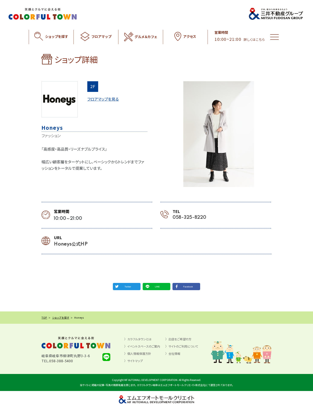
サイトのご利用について (183, 346)
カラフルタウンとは (139, 339)
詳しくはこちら (254, 39)
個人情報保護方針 (139, 353)
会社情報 (174, 353)
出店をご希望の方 (179, 339)
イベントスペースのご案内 (143, 346)
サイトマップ (135, 361)
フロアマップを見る (103, 99)
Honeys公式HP (71, 244)
